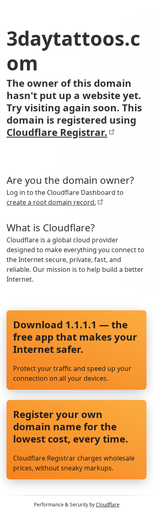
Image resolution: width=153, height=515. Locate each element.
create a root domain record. (51, 202)
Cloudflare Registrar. (57, 132)
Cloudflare (108, 504)
